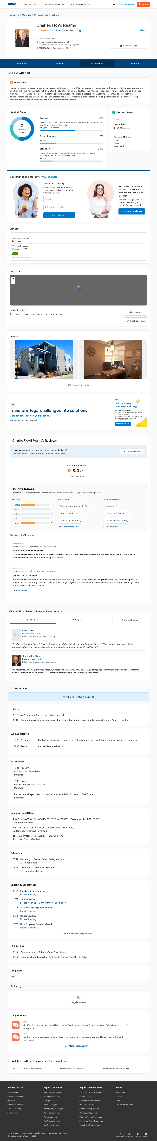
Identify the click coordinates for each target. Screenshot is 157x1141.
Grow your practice (126, 4)
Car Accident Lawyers (88, 1113)
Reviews (59, 63)
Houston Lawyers (51, 1105)
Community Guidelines (58, 1133)
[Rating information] (80, 31)
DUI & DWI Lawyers (86, 1105)
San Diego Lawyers (51, 1125)
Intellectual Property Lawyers (91, 1121)
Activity (135, 63)
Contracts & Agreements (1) (73, 506)
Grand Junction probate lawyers (116, 1068)
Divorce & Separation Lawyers (91, 1117)
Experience (97, 63)
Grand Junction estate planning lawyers (27, 1068)
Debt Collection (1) (69, 513)
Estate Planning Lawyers (89, 1109)
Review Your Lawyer (15, 1096)
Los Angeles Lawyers (52, 1096)
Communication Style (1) (117, 520)
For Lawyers (12, 1113)
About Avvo (120, 1092)
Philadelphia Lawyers (52, 1113)
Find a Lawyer (12, 1092)
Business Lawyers (86, 1096)
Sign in (144, 4)
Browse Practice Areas (16, 1105)
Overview (22, 63)
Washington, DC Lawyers (54, 1109)
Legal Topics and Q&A (79, 4)
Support (119, 1100)
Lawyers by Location (30, 4)
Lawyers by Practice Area (54, 4)
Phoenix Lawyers (50, 1117)
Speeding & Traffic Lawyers (90, 1125)
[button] (78, 287)
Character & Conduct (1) (117, 513)
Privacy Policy (26, 1133)
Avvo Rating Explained (124, 1105)
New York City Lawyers (53, 1092)
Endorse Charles (130, 620)
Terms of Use (12, 1133)
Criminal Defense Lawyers (89, 1100)
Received (32, 619)
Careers (119, 1096)
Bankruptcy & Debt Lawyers (90, 1092)
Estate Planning (28, 894)
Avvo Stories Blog (14, 1109)
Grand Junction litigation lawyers (71, 1068)
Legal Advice (12, 1100)
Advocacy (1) (111, 506)
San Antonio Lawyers (52, 1121)
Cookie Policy (40, 1133)
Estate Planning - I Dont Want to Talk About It (43, 902)
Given (77, 619)
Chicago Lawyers (50, 1100)
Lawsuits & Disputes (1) (71, 520)
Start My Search (59, 215)
